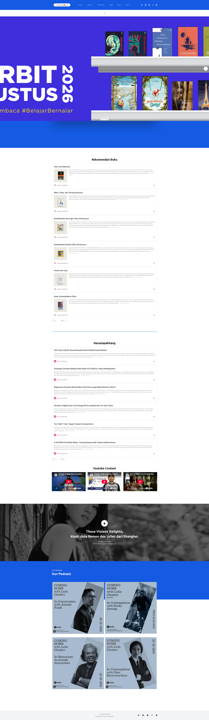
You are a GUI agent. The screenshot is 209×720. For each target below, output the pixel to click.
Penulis (89, 5)
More (127, 5)
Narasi (119, 5)
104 (62, 320)
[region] (104, 68)
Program (101, 5)
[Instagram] (149, 5)
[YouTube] (156, 5)
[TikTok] (152, 5)
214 (62, 459)
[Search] (104, 13)
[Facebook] (141, 5)
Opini (111, 5)
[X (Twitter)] (145, 5)
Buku (80, 5)
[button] (3, 69)
